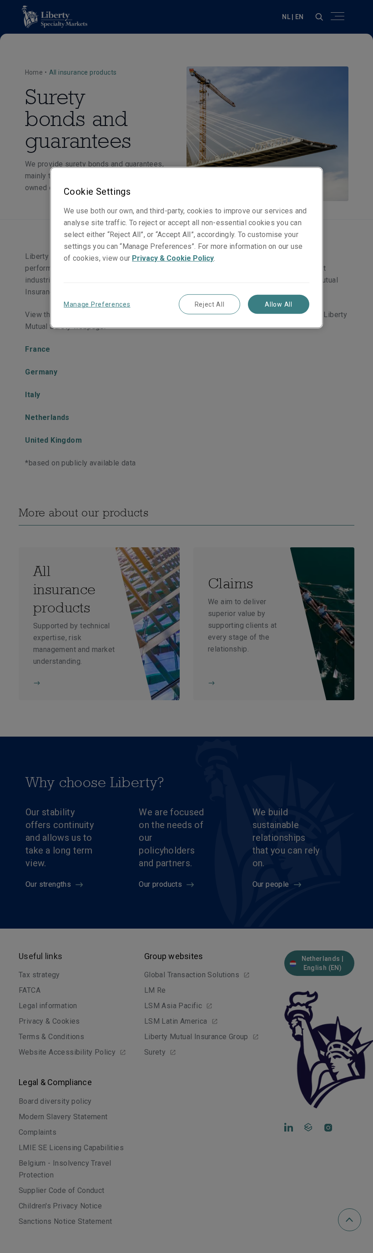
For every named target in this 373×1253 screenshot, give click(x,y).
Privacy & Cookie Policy (173, 258)
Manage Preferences (97, 304)
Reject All (210, 304)
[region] (186, 247)
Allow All (278, 304)
